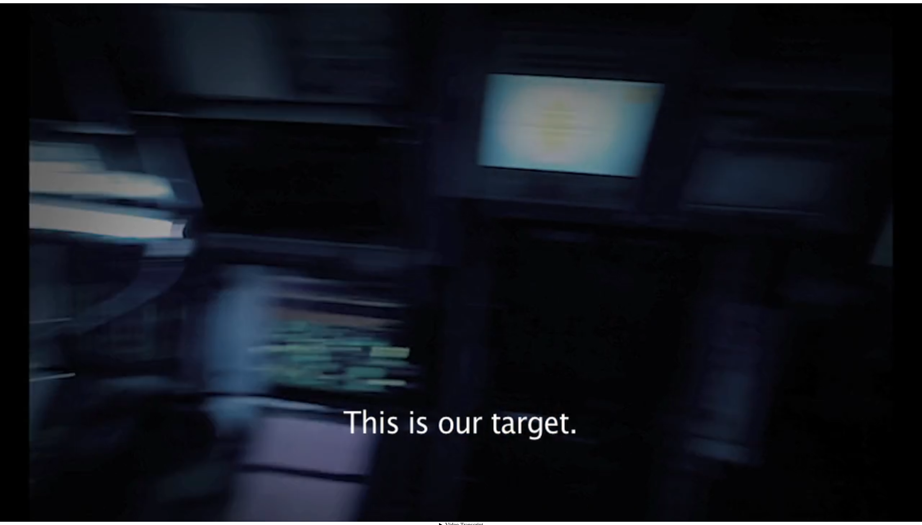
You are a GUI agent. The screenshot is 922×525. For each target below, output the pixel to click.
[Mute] (827, 509)
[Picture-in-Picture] (866, 509)
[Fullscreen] (879, 509)
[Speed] (853, 509)
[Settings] (840, 509)
